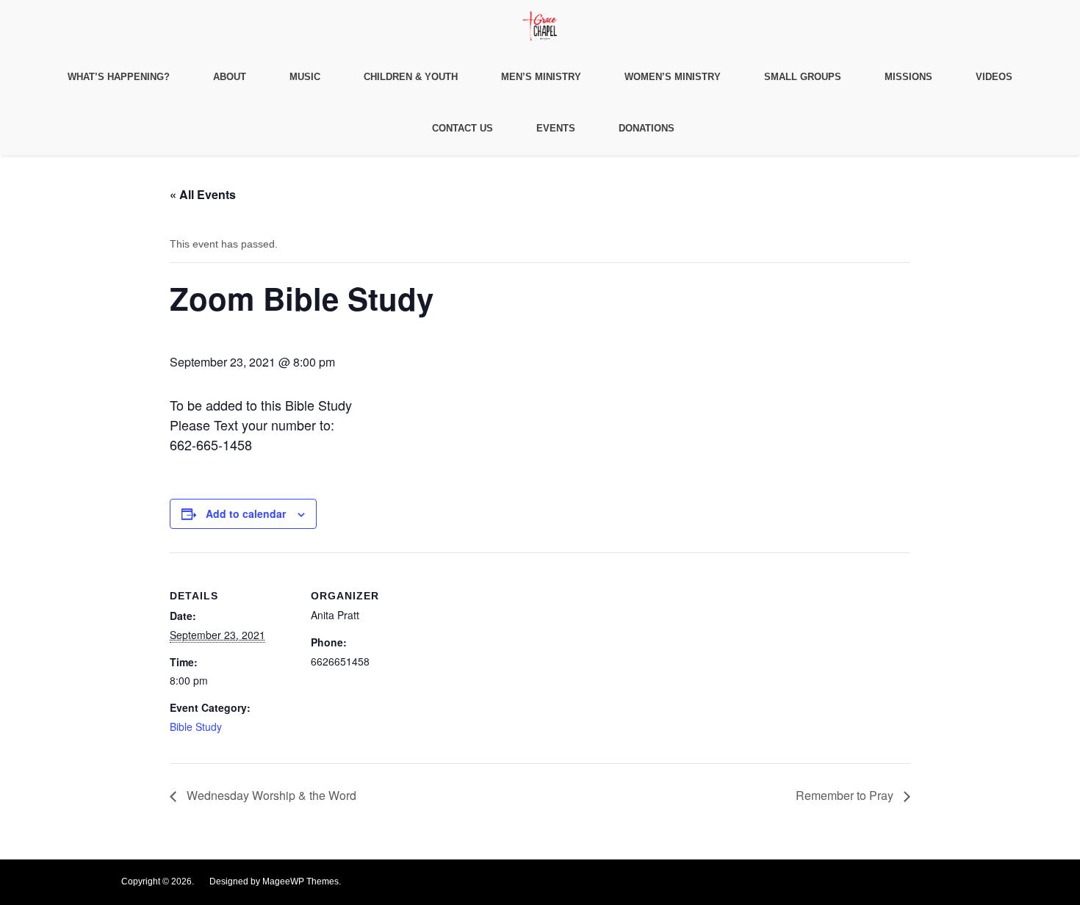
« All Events (203, 194)
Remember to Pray (846, 795)
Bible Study (196, 726)
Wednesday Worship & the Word (270, 795)
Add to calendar (246, 513)
